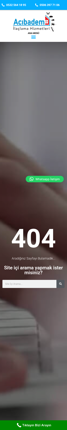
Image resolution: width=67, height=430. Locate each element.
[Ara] (60, 284)
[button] (33, 37)
